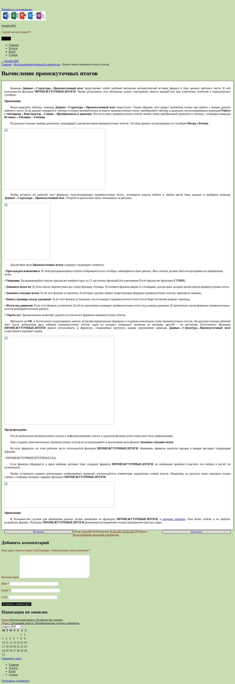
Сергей (85, 531)
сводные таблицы (173, 519)
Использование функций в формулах (96, 534)
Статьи (13, 54)
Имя (5, 583)
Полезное (196, 531)
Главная (14, 45)
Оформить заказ (11, 658)
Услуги (13, 48)
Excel (12, 51)
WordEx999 (8, 25)
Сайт (4, 597)
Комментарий (10, 577)
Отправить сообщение (15, 680)
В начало (38, 531)
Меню (6, 38)
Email (5, 590)
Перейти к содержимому (16, 9)
